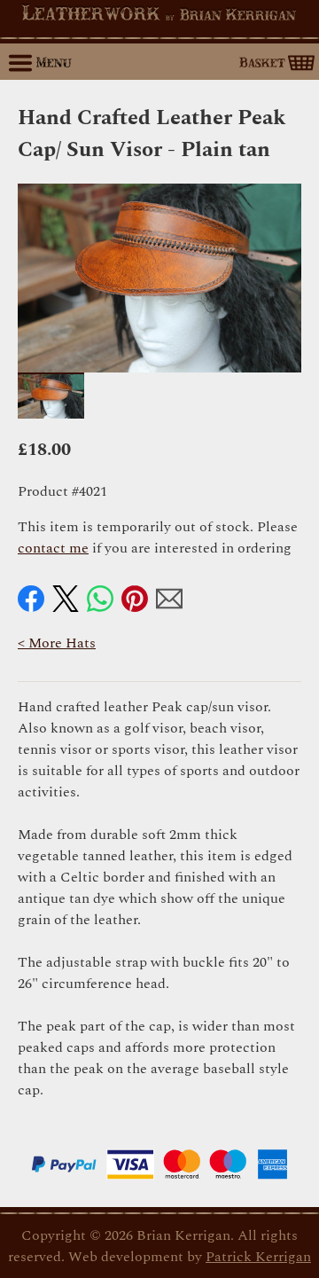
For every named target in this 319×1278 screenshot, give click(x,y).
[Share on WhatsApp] (100, 598)
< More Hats (57, 643)
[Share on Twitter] (65, 598)
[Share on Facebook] (31, 598)
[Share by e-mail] (169, 598)
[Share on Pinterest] (134, 598)
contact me (53, 548)
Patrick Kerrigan (258, 1256)
